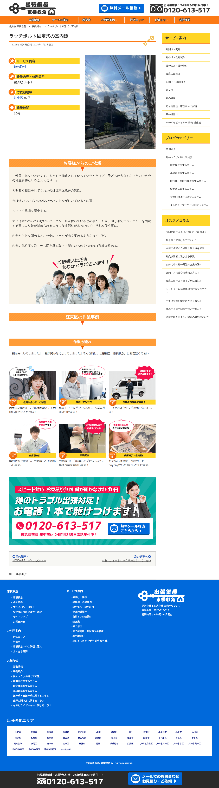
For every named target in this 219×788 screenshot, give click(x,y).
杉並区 (50, 738)
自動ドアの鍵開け (175, 81)
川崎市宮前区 (50, 749)
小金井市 (162, 732)
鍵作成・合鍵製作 (175, 57)
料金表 (86, 19)
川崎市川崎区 (162, 743)
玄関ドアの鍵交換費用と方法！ (182, 272)
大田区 (98, 732)
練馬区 (34, 743)
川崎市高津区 (195, 743)
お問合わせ (19, 621)
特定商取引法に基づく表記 (27, 612)
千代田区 (162, 738)
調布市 (146, 738)
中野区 (195, 738)
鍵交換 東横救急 (17, 26)
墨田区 (66, 738)
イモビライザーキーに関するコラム (189, 204)
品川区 (195, 732)
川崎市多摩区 (18, 749)
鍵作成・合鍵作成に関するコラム (188, 181)
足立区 (18, 732)
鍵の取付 (20, 66)
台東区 (98, 738)
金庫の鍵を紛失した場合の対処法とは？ (187, 317)
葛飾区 (114, 732)
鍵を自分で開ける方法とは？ (181, 240)
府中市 (50, 743)
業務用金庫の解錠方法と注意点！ (184, 309)
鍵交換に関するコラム (182, 165)
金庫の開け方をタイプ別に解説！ (184, 280)
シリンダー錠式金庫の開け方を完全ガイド (187, 290)
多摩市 (130, 738)
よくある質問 (20, 651)
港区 (98, 743)
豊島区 (179, 738)
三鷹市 (82, 743)
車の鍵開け (172, 114)
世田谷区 (82, 738)
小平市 (179, 732)
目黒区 (130, 743)
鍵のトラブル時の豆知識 (179, 157)
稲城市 (66, 732)
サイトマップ (20, 616)
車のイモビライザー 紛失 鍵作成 (183, 122)
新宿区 (34, 738)
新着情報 (18, 666)
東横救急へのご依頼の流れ (27, 646)
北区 (130, 732)
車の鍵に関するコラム (182, 173)
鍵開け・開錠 (173, 49)
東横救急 (34, 19)
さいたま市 (66, 749)
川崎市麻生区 (146, 743)
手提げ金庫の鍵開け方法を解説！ (184, 300)
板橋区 (50, 732)
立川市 (114, 738)
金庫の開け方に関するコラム (185, 196)
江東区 (18, 98)
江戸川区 (82, 732)
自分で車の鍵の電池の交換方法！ (184, 264)
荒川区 (34, 732)
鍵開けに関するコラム (182, 188)
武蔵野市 (114, 743)
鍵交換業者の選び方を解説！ (181, 256)
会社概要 (184, 19)
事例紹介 (36, 26)
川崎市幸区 (178, 743)
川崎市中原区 (34, 749)
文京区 (66, 743)
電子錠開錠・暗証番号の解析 (181, 106)
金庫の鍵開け (173, 73)
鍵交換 (169, 89)
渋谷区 (18, 738)
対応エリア (137, 19)
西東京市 (18, 743)
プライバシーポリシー (25, 607)
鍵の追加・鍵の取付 (177, 65)
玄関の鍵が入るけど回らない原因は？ (186, 232)
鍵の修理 (171, 98)
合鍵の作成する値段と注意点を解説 (185, 248)
